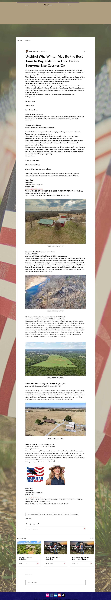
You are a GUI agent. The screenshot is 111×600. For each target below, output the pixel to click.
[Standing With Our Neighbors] (29, 547)
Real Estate (27, 40)
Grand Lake (75, 514)
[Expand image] (35, 475)
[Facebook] (51, 595)
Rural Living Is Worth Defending (53, 558)
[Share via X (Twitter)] (30, 524)
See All (92, 538)
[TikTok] (63, 595)
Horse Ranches (58, 514)
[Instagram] (47, 595)
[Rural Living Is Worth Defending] (55, 547)
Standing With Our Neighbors (25, 558)
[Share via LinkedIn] (34, 524)
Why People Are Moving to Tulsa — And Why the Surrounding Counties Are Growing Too (81, 558)
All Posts (19, 40)
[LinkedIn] (55, 595)
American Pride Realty (46, 514)
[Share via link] (38, 524)
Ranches (67, 514)
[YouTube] (59, 595)
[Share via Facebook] (26, 524)
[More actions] (85, 51)
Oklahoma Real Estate (32, 514)
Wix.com (75, 599)
